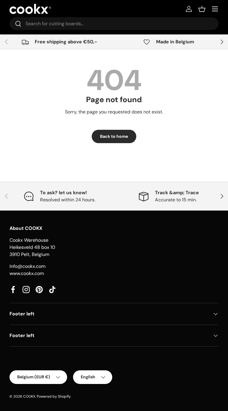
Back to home (114, 136)
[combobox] (114, 23)
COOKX (29, 396)
